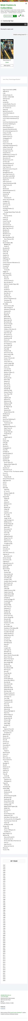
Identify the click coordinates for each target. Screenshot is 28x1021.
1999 (4, 933)
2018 (4, 968)
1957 (4, 865)
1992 (4, 921)
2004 (4, 942)
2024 (4, 978)
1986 (4, 910)
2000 (4, 935)
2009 (4, 951)
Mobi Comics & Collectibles (8, 6)
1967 (4, 876)
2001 (4, 937)
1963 (4, 869)
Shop (7, 79)
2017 (4, 966)
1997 (4, 930)
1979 (4, 897)
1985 (4, 908)
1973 (4, 887)
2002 (4, 939)
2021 (4, 973)
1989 (4, 915)
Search (15, 16)
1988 (4, 914)
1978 (4, 896)
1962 (4, 867)
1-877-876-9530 (4, 996)
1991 (4, 919)
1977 (4, 894)
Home (4, 79)
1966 (4, 874)
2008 (4, 950)
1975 (4, 890)
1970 (4, 881)
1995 (4, 926)
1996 (4, 928)
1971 (4, 883)
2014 (4, 960)
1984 (4, 906)
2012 (4, 957)
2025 (4, 980)
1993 (4, 923)
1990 (4, 917)
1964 (4, 870)
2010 (4, 953)
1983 (4, 905)
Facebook (3, 1008)
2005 (4, 944)
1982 (4, 903)
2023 (4, 977)
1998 (4, 932)
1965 (4, 872)
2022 (4, 975)
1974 (4, 888)
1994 (4, 924)
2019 (4, 969)
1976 (4, 892)
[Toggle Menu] (25, 24)
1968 (4, 878)
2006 (4, 946)
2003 (4, 941)
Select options (7, 65)
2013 (4, 959)
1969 (4, 879)
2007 (4, 948)
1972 (4, 885)
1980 (4, 899)
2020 (4, 971)
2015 (4, 962)
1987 (4, 912)
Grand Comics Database (16, 1012)
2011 (4, 955)
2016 (4, 964)
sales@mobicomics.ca (6, 995)
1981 (4, 901)
